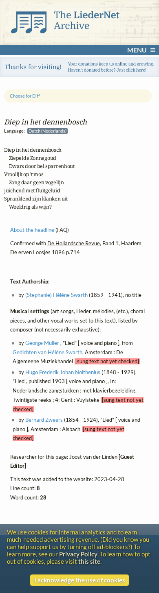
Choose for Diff (25, 95)
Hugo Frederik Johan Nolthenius (62, 372)
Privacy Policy (78, 554)
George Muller (42, 343)
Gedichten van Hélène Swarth (47, 352)
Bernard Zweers (44, 420)
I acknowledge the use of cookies (79, 580)
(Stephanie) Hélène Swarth (56, 295)
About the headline (32, 230)
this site (89, 561)
